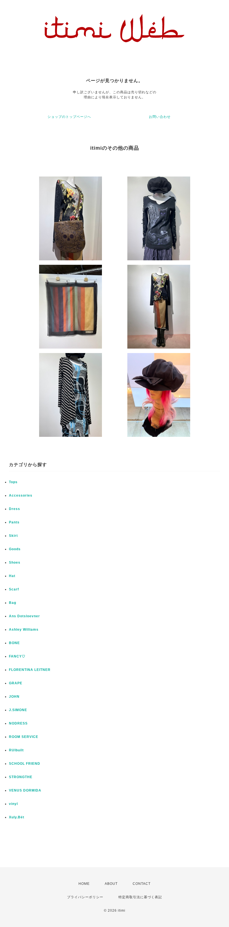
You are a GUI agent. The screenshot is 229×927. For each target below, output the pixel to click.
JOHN (14, 697)
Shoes (14, 562)
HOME (84, 884)
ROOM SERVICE (23, 737)
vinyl (13, 804)
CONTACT (142, 884)
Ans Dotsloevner (24, 616)
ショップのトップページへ (69, 117)
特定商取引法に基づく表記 (140, 897)
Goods (15, 549)
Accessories (20, 495)
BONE (14, 643)
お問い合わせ (160, 117)
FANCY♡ (17, 656)
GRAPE (15, 683)
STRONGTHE (20, 777)
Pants (14, 522)
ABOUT (111, 884)
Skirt (13, 536)
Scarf (14, 589)
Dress (14, 509)
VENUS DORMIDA (25, 790)
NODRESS (18, 723)
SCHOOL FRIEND (24, 764)
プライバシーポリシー (85, 897)
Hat (12, 576)
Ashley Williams (24, 629)
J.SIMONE (18, 710)
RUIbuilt (16, 750)
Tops (13, 482)
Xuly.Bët (16, 817)
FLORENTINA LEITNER (30, 670)
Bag (12, 603)
